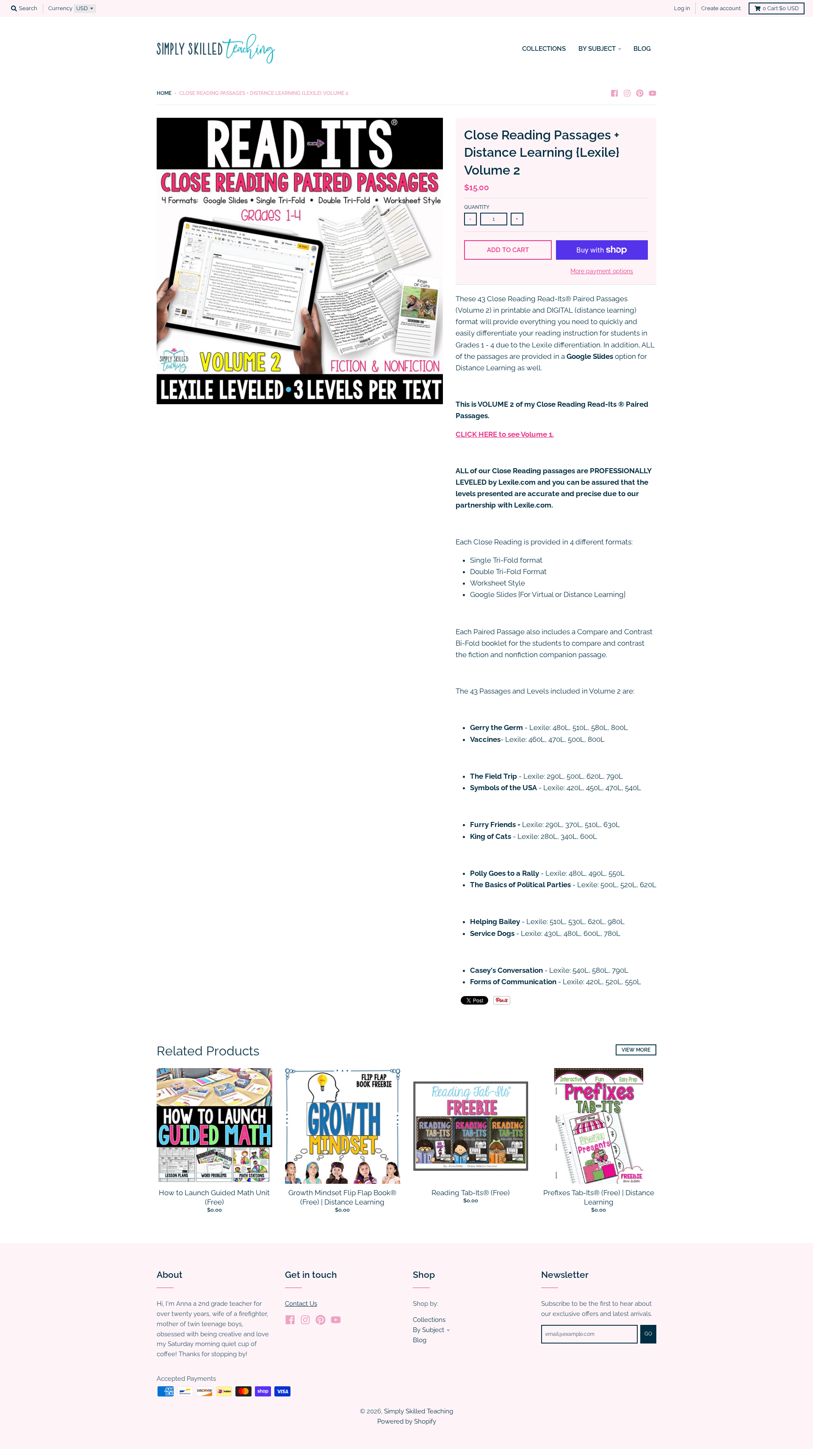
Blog (419, 1340)
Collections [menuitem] (544, 48)
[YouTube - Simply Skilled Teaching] (652, 93)
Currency (60, 8)
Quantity (476, 207)
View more (636, 1050)
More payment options (601, 271)
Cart (781, 8)
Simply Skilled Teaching (418, 1411)
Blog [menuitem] (642, 48)
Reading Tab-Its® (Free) (470, 1192)
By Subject (428, 1329)
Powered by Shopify (406, 1421)
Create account (721, 8)
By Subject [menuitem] (597, 48)
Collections (429, 1319)
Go (648, 1334)
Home (164, 93)
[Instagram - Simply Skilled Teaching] (627, 93)
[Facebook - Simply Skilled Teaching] (614, 93)
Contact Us (301, 1303)
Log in (682, 8)
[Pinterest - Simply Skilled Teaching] (640, 93)
